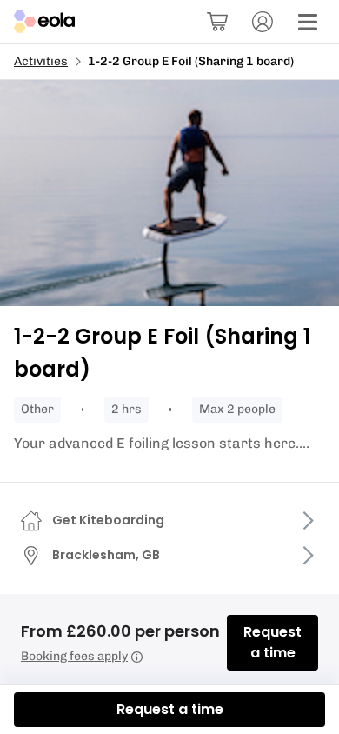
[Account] (262, 21)
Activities (41, 61)
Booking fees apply (74, 656)
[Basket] (217, 21)
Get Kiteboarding (108, 520)
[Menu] (307, 21)
